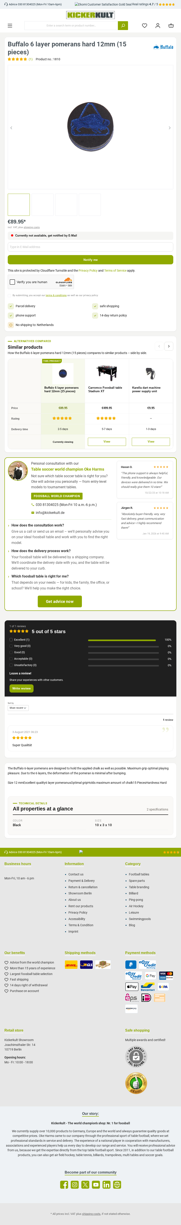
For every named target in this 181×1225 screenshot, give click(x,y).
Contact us (75, 874)
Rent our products (80, 906)
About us (74, 900)
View (107, 441)
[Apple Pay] (132, 986)
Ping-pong (136, 900)
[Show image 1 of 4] (78, 183)
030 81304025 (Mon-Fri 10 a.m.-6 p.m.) (66, 505)
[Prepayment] (160, 997)
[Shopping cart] (171, 25)
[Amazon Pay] (131, 1008)
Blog (132, 925)
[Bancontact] (148, 986)
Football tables (139, 874)
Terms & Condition (80, 925)
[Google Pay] (150, 975)
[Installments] (133, 975)
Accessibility (76, 919)
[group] (90, 127)
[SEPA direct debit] (163, 986)
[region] (90, 127)
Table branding (139, 887)
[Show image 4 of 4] (102, 183)
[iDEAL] (146, 997)
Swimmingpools (140, 919)
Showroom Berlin (80, 893)
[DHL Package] (71, 964)
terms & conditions (56, 295)
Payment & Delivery (81, 881)
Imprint (73, 931)
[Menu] (9, 25)
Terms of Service (115, 271)
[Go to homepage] (90, 15)
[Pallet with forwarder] (103, 964)
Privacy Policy (88, 271)
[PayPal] (131, 964)
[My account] (157, 25)
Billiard (133, 893)
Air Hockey (136, 906)
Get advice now (60, 601)
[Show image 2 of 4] (86, 183)
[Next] (169, 127)
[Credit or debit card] (166, 975)
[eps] (132, 997)
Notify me (90, 259)
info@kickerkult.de (50, 513)
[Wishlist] (144, 25)
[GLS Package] (86, 964)
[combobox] (71, 25)
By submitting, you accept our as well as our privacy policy (55, 295)
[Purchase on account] (147, 964)
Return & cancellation (83, 887)
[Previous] (11, 127)
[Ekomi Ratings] (138, 1085)
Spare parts (137, 881)
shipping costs (32, 227)
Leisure (134, 912)
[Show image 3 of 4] (94, 183)
